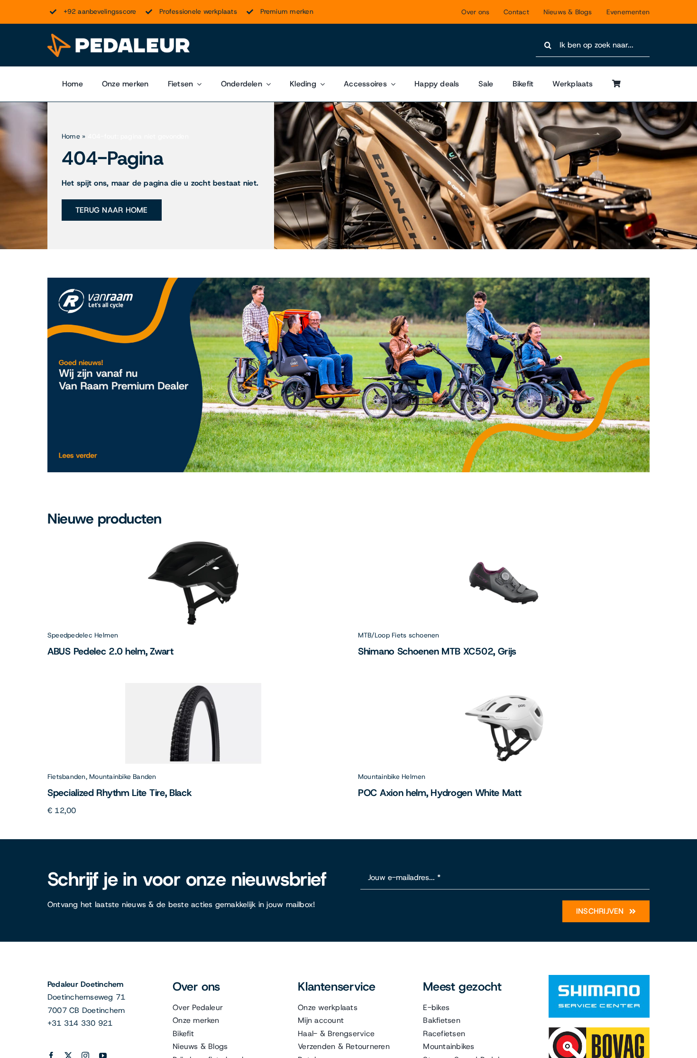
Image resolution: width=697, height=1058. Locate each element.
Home (71, 136)
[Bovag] (599, 1031)
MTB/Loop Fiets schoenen (399, 635)
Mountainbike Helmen (392, 776)
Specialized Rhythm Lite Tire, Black (119, 792)
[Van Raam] (348, 281)
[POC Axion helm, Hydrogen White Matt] (503, 687)
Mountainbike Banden (122, 776)
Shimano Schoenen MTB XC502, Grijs (437, 651)
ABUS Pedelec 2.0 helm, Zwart (110, 651)
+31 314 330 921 (80, 1023)
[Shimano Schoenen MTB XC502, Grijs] (503, 545)
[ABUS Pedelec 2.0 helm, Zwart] (193, 545)
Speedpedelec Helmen (83, 635)
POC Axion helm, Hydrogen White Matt (440, 792)
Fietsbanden (66, 776)
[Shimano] (599, 978)
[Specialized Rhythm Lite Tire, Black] (193, 687)
